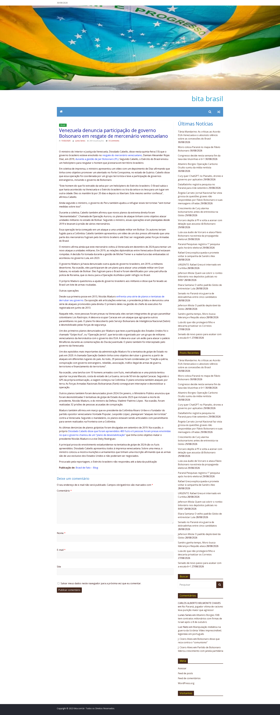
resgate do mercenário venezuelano (122, 155)
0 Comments (113, 141)
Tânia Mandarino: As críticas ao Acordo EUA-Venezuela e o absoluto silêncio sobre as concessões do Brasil (199, 135)
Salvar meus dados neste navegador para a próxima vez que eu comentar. (101, 583)
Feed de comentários (189, 678)
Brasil (63, 125)
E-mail (61, 549)
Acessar (182, 668)
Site (59, 566)
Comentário (64, 490)
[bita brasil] (140, 7)
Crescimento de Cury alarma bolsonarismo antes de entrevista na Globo (198, 212)
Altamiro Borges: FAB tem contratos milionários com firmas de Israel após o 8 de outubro (200, 618)
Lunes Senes (80, 141)
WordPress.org (186, 683)
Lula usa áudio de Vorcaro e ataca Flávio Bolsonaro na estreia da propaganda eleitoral (200, 236)
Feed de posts (185, 673)
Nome (61, 533)
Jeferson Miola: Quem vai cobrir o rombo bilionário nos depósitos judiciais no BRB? (200, 276)
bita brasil (207, 98)
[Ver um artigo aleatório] (218, 112)
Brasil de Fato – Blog (87, 467)
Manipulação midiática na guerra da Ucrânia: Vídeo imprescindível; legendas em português (200, 630)
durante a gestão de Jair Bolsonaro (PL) (97, 159)
